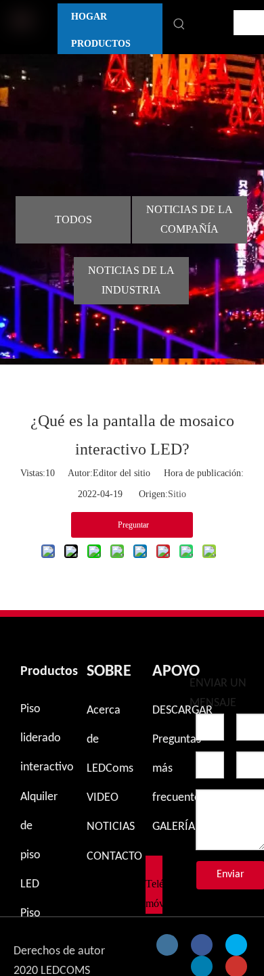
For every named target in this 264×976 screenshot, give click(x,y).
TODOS (73, 219)
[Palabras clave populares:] (179, 24)
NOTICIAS (111, 826)
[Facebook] (202, 945)
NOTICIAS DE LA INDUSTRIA (131, 280)
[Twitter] (236, 945)
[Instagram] (167, 945)
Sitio (177, 494)
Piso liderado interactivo (47, 738)
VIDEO (102, 797)
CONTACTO (114, 856)
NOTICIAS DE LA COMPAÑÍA (189, 219)
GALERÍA (173, 826)
